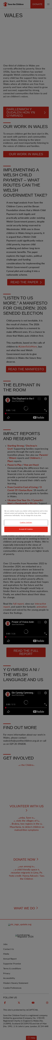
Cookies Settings (26, 522)
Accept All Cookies (26, 529)
